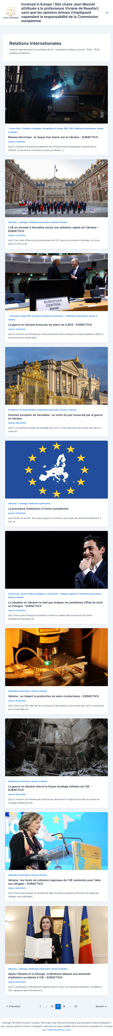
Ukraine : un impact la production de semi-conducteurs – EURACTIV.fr (53, 696)
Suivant (101, 1006)
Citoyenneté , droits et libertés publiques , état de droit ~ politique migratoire (43, 594)
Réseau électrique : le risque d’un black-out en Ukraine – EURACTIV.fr (53, 137)
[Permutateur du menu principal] (107, 13)
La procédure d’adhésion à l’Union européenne (38, 508)
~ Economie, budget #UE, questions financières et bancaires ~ (36, 316)
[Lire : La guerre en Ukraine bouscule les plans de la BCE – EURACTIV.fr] (56, 282)
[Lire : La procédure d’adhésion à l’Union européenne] (56, 469)
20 (75, 1006)
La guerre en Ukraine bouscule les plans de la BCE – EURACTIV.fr (50, 324)
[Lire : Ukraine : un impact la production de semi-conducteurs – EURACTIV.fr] (56, 657)
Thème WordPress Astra (58, 1029)
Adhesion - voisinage (17, 222)
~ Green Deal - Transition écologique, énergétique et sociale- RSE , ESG (40, 128)
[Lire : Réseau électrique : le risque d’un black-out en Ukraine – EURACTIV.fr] (56, 94)
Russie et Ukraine (59, 222)
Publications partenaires (85, 128)
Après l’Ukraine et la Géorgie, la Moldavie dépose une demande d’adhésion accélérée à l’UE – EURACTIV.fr (49, 975)
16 (52, 1006)
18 (64, 1006)
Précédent (13, 1006)
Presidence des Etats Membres (22, 410)
